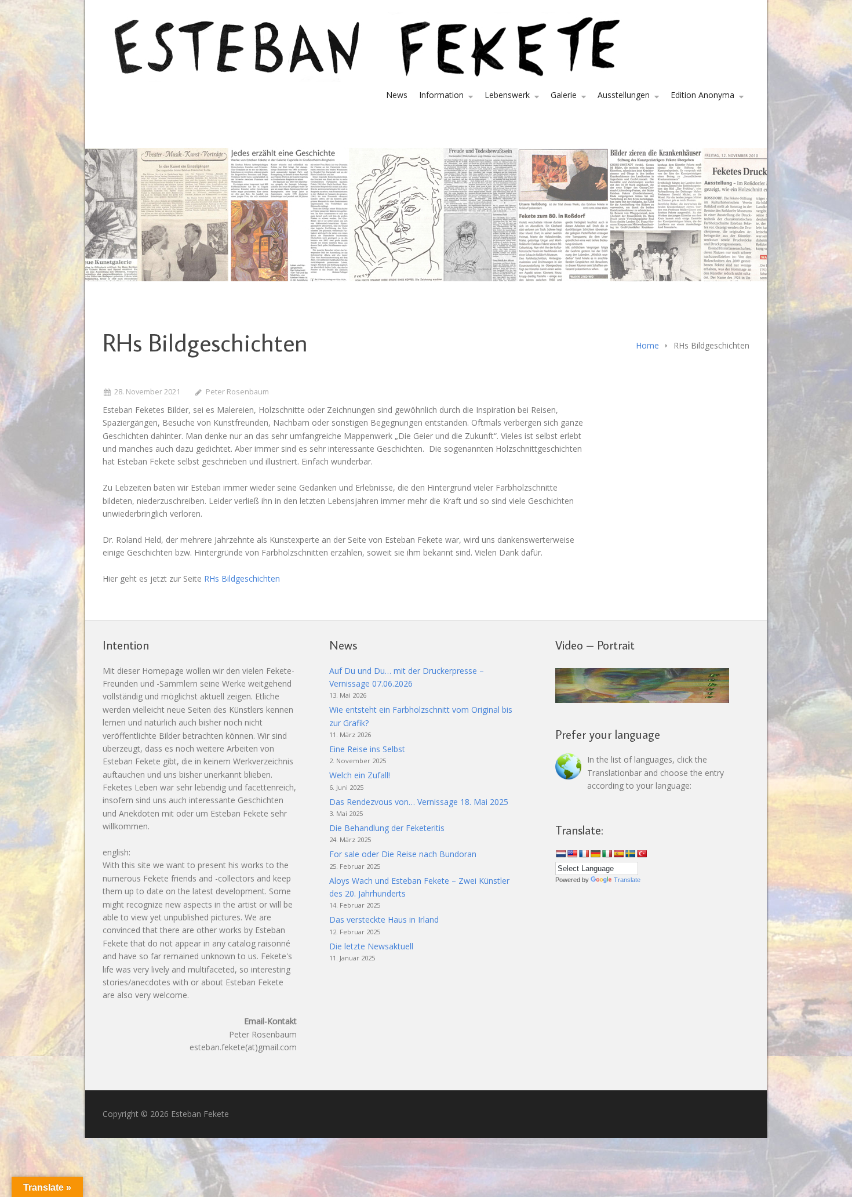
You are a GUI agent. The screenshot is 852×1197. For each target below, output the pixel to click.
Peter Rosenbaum (237, 392)
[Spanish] (618, 853)
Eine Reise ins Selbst (367, 749)
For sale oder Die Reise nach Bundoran (402, 853)
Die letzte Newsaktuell (371, 946)
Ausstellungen (624, 94)
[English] (572, 853)
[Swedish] (630, 853)
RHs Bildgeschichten (242, 578)
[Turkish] (641, 853)
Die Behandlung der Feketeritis (387, 827)
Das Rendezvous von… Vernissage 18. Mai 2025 (418, 801)
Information (441, 94)
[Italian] (607, 853)
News (396, 94)
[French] (583, 853)
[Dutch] (560, 853)
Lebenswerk (507, 94)
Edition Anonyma (702, 94)
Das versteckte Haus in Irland (384, 919)
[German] (595, 853)
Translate (627, 879)
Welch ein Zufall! (359, 775)
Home (647, 345)
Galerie (564, 94)
